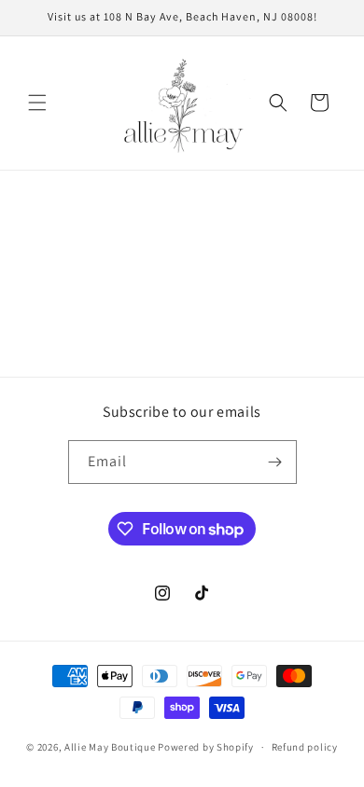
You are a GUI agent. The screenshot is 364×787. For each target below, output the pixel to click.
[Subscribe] (275, 462)
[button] (37, 102)
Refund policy (305, 746)
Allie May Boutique (110, 746)
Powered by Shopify (206, 746)
